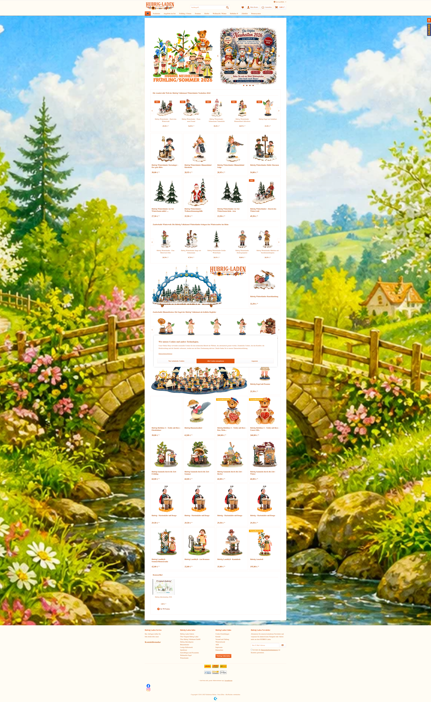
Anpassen (254, 361)
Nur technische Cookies (176, 361)
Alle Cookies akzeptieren (215, 361)
